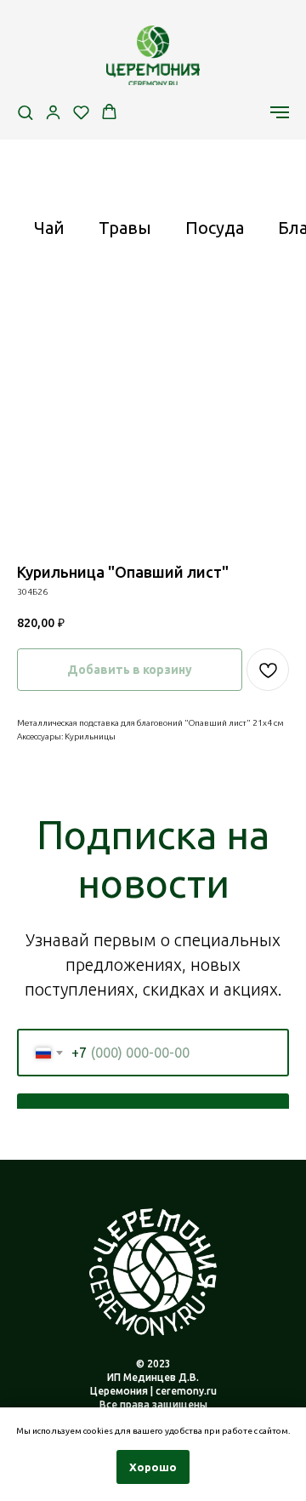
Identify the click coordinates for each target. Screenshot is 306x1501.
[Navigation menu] (279, 112)
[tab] (49, 235)
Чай (49, 227)
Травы (125, 227)
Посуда (214, 227)
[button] (25, 112)
